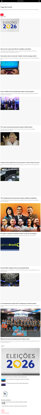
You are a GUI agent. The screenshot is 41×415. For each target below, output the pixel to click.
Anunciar (2, 411)
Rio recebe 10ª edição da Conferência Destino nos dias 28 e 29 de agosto (18, 233)
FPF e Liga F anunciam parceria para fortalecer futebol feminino (16, 127)
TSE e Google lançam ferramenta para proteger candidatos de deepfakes (18, 198)
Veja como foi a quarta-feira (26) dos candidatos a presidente (15, 49)
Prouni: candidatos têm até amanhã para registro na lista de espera (17, 91)
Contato (2, 409)
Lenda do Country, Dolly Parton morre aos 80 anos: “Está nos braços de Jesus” (20, 162)
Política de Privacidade (5, 413)
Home (1, 4)
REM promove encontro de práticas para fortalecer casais (14, 339)
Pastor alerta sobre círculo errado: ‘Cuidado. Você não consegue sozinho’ (18, 56)
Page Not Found (5, 4)
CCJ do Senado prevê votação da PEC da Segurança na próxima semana (18, 303)
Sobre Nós (3, 410)
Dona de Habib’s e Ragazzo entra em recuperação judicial (14, 268)
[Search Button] (1, 15)
